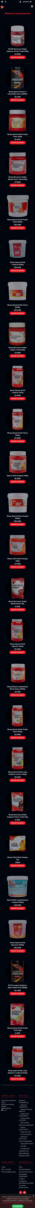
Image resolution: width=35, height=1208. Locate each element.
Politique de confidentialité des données (17, 1203)
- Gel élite (22, 1146)
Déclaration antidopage (23, 1175)
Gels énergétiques (25, 1141)
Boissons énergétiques (23, 1101)
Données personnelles (23, 1186)
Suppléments (24, 1151)
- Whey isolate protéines (24, 1119)
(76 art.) (26, 2)
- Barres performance (23, 1128)
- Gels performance (26, 1143)
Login (3, 1167)
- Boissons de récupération (24, 1115)
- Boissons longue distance (25, 1110)
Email (5, 1110)
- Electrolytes (24, 1122)
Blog (20, 1167)
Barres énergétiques (26, 1125)
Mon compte (6, 1169)
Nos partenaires (24, 1169)
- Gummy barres (25, 1134)
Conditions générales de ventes (26, 1182)
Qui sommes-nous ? (26, 1172)
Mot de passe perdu (8, 1172)
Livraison (22, 1179)
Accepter (17, 1206)
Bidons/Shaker (24, 1153)
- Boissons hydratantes (23, 1106)
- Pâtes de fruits (25, 1132)
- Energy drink (24, 1148)
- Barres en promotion (23, 1138)
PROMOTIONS (24, 1156)
